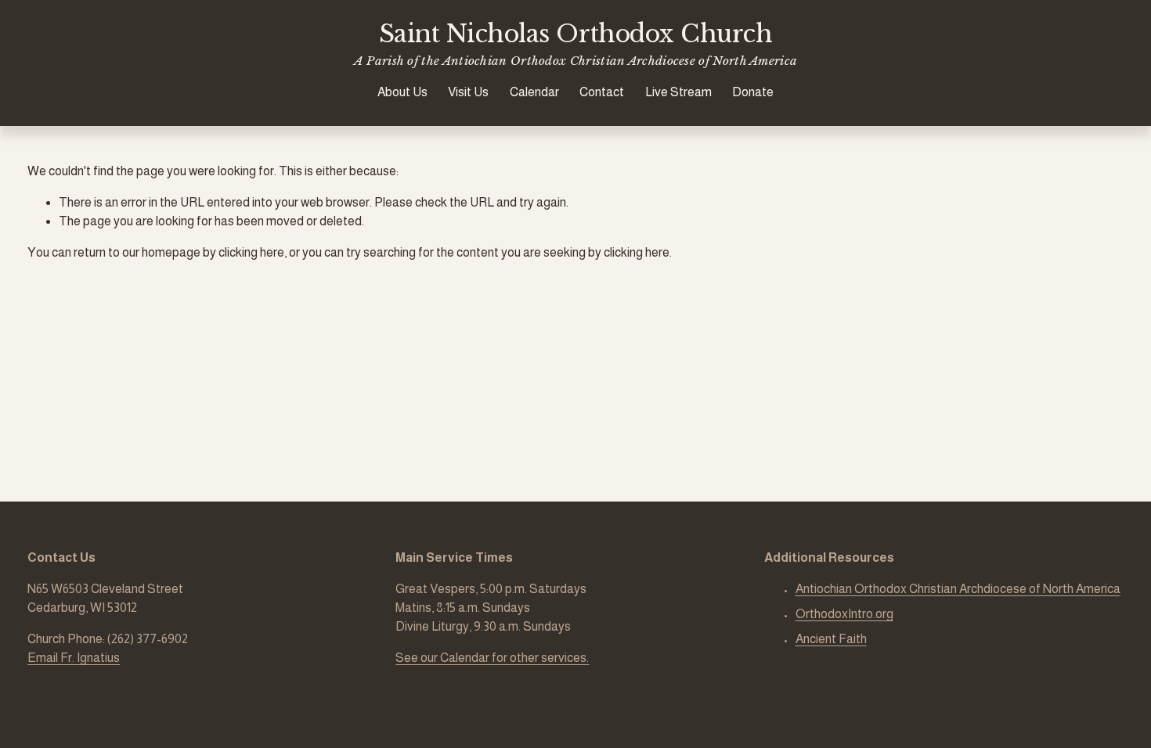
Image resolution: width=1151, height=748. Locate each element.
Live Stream (678, 92)
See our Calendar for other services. (492, 657)
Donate (753, 92)
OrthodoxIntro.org (844, 613)
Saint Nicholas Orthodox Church (575, 34)
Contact (601, 92)
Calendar (534, 92)
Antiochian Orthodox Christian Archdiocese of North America (958, 588)
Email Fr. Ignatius (73, 657)
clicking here (251, 252)
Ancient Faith (831, 639)
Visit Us (468, 92)
